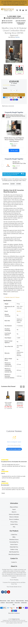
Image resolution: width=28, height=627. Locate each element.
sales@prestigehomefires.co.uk (15, 18)
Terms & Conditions (14, 519)
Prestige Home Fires (16, 619)
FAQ (14, 526)
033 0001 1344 (15, 16)
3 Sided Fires (14, 534)
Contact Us (14, 562)
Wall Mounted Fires (14, 552)
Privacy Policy (14, 521)
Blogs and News (14, 507)
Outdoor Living (14, 549)
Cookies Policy (14, 524)
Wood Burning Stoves (14, 554)
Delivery (12, 183)
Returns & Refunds (14, 517)
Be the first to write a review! (14, 449)
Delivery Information (14, 514)
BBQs (14, 537)
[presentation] (21, 387)
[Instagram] (5, 591)
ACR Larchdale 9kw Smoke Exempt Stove (8, 404)
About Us (14, 512)
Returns (19, 183)
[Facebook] (2, 591)
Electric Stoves (14, 544)
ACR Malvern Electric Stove (20, 403)
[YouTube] (8, 591)
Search (14, 509)
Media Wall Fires (14, 547)
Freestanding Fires (14, 542)
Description (6, 183)
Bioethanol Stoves (14, 539)
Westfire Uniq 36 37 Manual (12, 297)
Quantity (5, 88)
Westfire (17, 37)
